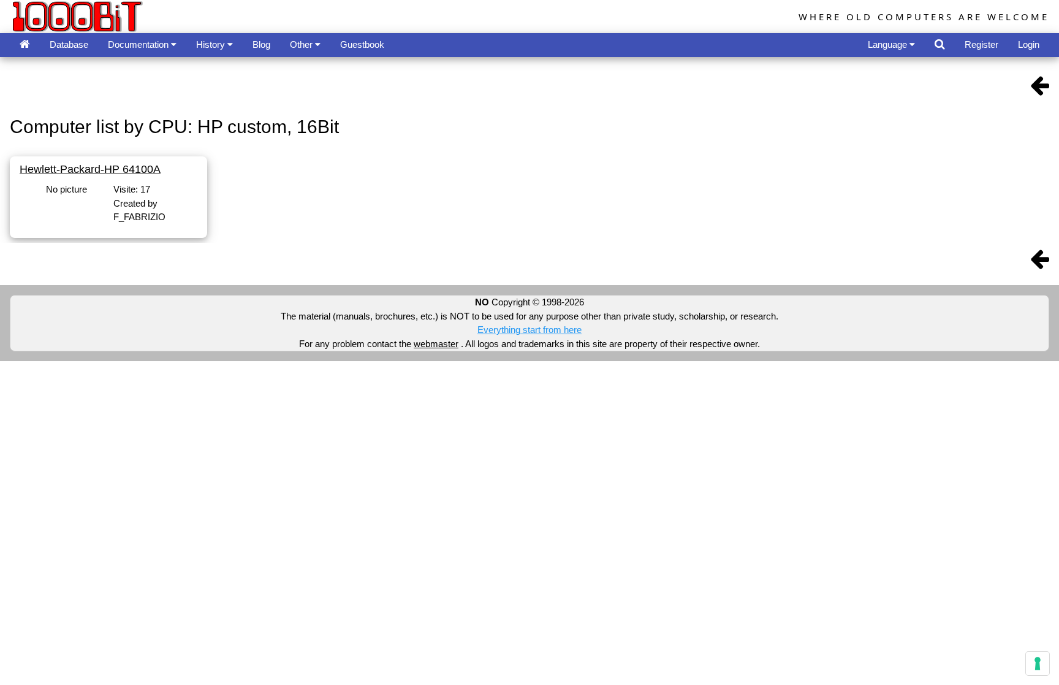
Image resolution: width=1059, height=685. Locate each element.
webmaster (436, 344)
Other (302, 44)
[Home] (25, 45)
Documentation (139, 44)
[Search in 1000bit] (940, 45)
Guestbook (362, 44)
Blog (261, 44)
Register (981, 44)
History (211, 44)
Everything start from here (529, 329)
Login (1028, 44)
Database (69, 44)
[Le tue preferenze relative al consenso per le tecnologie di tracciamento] (1037, 663)
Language (888, 44)
